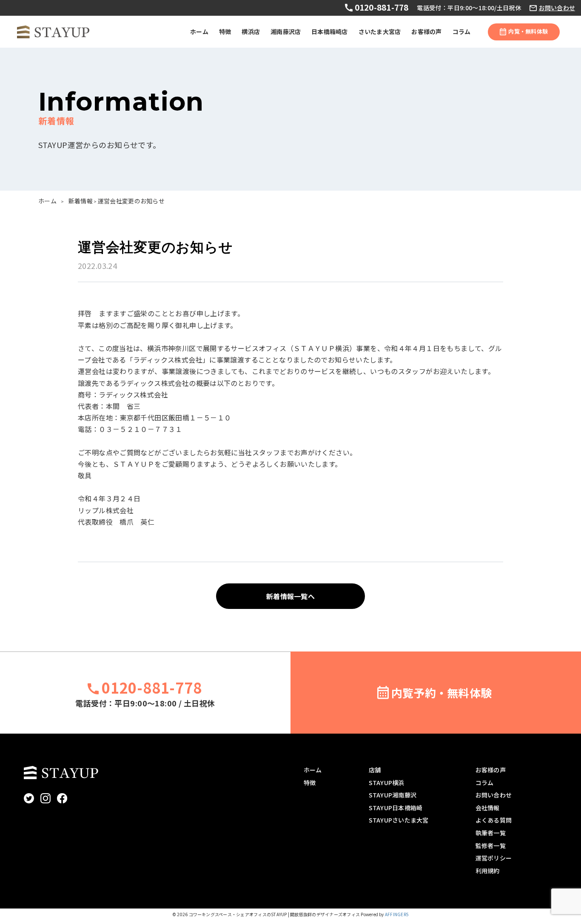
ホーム (199, 31)
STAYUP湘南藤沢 (392, 795)
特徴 (225, 31)
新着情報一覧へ (290, 596)
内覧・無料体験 (528, 31)
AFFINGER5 (397, 914)
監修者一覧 (491, 845)
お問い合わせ (557, 8)
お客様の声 (426, 31)
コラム (462, 31)
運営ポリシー (494, 858)
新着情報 (80, 201)
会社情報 (488, 807)
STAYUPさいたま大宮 (399, 820)
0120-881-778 (380, 7)
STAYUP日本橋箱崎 (396, 807)
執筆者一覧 (491, 833)
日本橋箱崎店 (329, 31)
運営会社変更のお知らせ (131, 201)
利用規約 (488, 870)
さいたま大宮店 (380, 31)
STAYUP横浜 (386, 782)
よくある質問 (494, 820)
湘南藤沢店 (286, 31)
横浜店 (251, 31)
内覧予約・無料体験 (441, 692)
